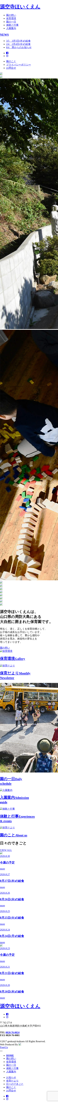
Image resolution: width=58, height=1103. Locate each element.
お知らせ (11, 1077)
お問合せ (11, 68)
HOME (10, 1055)
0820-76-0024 (12, 1032)
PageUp (4, 1047)
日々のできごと (15, 1084)
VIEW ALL (6, 850)
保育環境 (11, 18)
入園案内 (11, 28)
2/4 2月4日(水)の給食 (18, 44)
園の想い (11, 15)
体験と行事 (12, 25)
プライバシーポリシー (18, 64)
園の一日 (11, 21)
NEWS (4, 34)
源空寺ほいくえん (20, 6)
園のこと (11, 61)
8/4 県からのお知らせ (19, 47)
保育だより (12, 1080)
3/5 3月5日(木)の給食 (18, 40)
